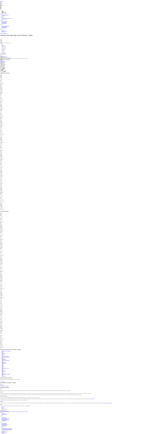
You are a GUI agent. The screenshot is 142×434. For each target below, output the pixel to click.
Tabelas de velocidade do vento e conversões (7, 18)
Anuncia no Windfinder (4, 26)
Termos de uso (3, 30)
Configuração (4, 12)
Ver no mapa (2, 33)
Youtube (11, 429)
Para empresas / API (4, 23)
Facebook (6, 33)
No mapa (2, 43)
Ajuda (3, 11)
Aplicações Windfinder (4, 21)
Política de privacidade (4, 31)
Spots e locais (3, 15)
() (3, 61)
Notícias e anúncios (4, 27)
